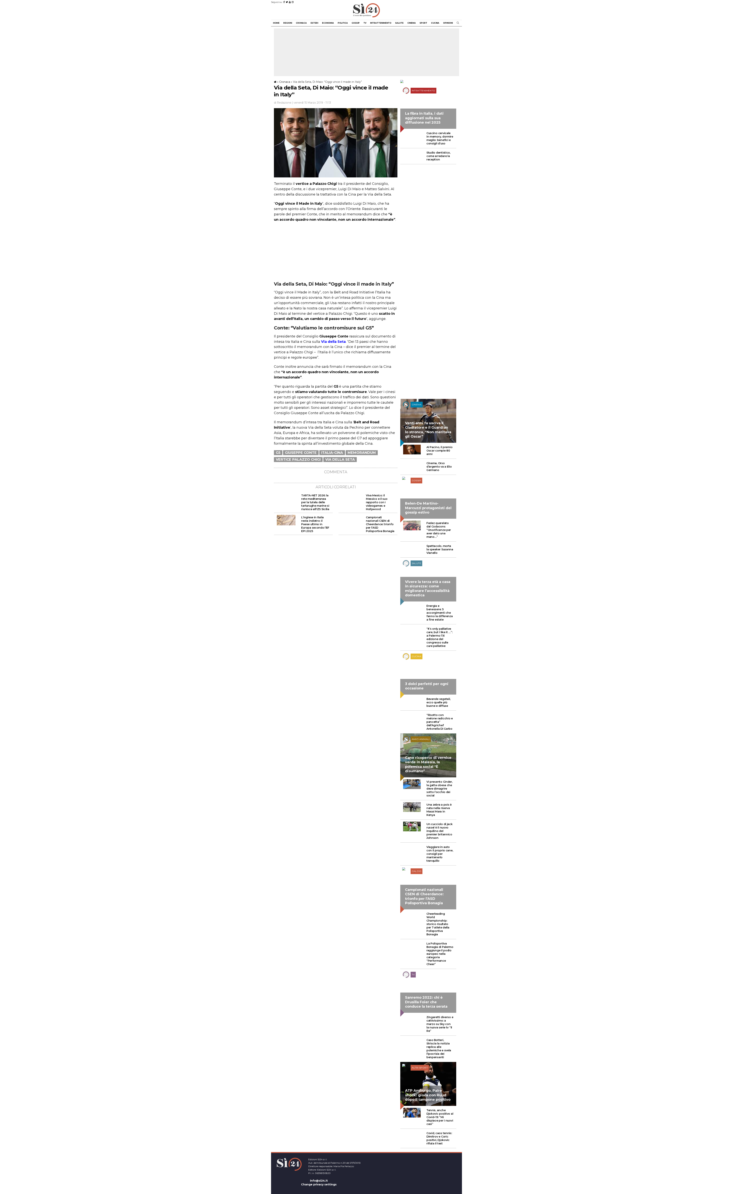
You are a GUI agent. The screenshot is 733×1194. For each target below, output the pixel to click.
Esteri (314, 23)
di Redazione (282, 102)
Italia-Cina (332, 453)
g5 (278, 453)
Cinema (411, 23)
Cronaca (301, 23)
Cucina (435, 23)
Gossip (356, 23)
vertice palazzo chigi (298, 459)
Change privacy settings (319, 1184)
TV (364, 23)
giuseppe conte (301, 453)
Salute (399, 23)
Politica (343, 23)
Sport (423, 23)
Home (276, 23)
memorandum (362, 453)
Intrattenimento (380, 23)
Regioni (287, 23)
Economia (328, 23)
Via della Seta (340, 459)
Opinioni (448, 23)
